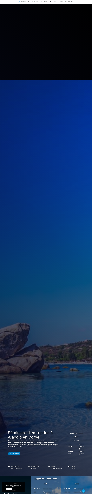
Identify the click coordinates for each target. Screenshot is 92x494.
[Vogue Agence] (19, 2)
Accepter (9, 489)
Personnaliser (17, 489)
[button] (83, 491)
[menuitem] (25, 2)
